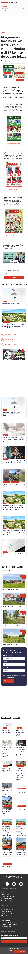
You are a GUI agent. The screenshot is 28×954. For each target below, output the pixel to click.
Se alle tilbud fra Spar (14, 189)
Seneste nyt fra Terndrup (7, 909)
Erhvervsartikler (5, 918)
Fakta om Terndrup (6, 916)
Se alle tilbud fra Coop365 (14, 143)
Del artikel (19, 80)
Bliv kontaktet (8, 681)
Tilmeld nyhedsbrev (20, 951)
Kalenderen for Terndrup (7, 913)
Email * (5, 661)
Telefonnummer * (7, 655)
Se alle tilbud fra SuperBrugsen (14, 236)
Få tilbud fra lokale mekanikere (9, 924)
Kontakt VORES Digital (6, 898)
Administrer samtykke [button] (6, 900)
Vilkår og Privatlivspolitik (7, 896)
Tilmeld (14, 277)
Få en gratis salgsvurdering (8, 922)
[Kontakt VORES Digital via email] (21, 884)
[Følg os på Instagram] (14, 884)
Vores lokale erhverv (6, 911)
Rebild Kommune (5, 920)
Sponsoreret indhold (6, 926)
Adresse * (5, 667)
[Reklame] (14, 257)
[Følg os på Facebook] (7, 884)
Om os (2, 892)
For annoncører (5, 894)
